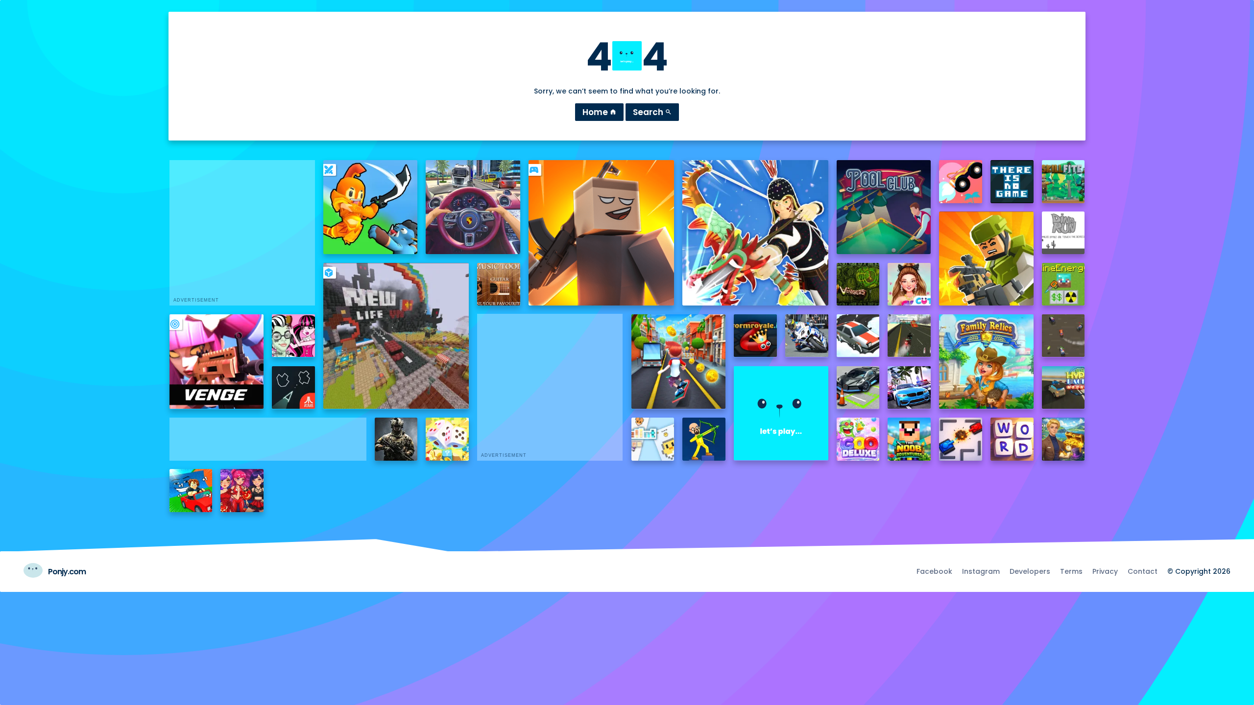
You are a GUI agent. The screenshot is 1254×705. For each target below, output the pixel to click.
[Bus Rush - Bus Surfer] (678, 361)
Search (652, 112)
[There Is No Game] (1012, 181)
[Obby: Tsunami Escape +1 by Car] (191, 490)
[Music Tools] (498, 284)
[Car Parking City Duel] (858, 387)
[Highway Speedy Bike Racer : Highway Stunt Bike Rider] (909, 335)
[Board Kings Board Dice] (447, 439)
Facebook (934, 571)
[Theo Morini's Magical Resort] (1063, 439)
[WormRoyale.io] (755, 335)
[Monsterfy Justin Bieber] (293, 335)
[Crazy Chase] (1063, 335)
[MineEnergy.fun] (1063, 284)
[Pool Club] (884, 207)
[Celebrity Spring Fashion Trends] (909, 284)
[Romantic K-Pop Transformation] (242, 490)
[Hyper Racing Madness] (1063, 387)
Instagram (981, 571)
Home (599, 112)
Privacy (1105, 571)
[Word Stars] (1012, 439)
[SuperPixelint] (653, 439)
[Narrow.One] (755, 233)
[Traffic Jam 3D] (473, 207)
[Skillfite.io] (1063, 181)
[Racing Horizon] (909, 387)
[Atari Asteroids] (293, 387)
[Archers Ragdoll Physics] (703, 439)
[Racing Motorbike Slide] (806, 335)
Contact (1143, 571)
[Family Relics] (986, 361)
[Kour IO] (986, 259)
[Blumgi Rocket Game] (960, 181)
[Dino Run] (1063, 233)
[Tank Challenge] (960, 439)
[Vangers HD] (858, 284)
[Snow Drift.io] (858, 335)
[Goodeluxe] (858, 439)
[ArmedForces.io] (396, 439)
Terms (1071, 571)
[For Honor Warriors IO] (781, 413)
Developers (1030, 571)
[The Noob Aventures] (909, 439)
